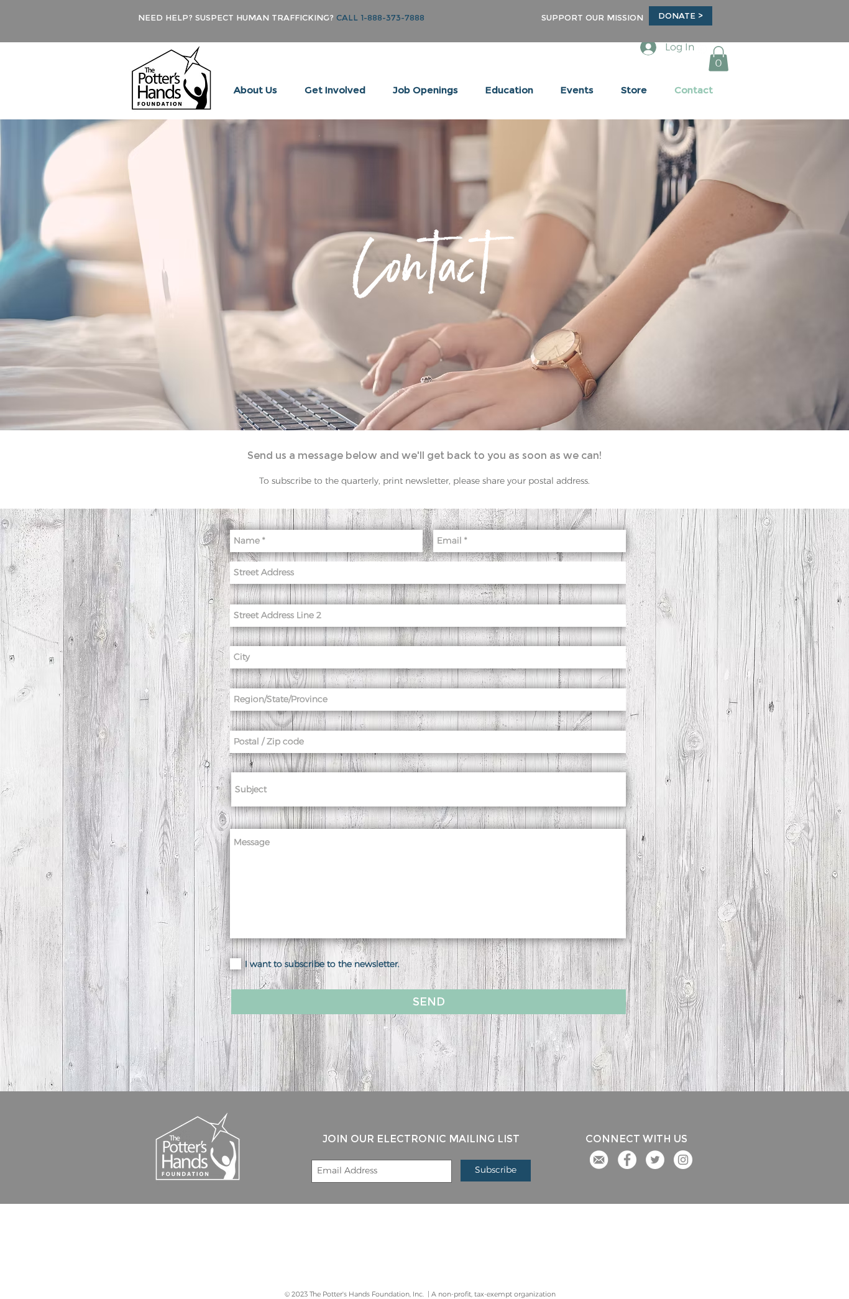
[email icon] (599, 1159)
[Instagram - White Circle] (683, 1159)
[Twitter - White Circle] (655, 1159)
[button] (255, 90)
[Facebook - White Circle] (627, 1159)
